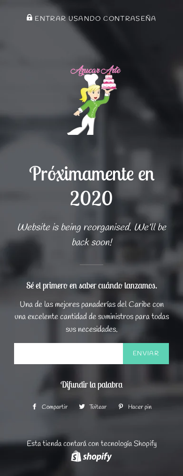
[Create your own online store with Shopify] (91, 456)
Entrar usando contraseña (95, 19)
